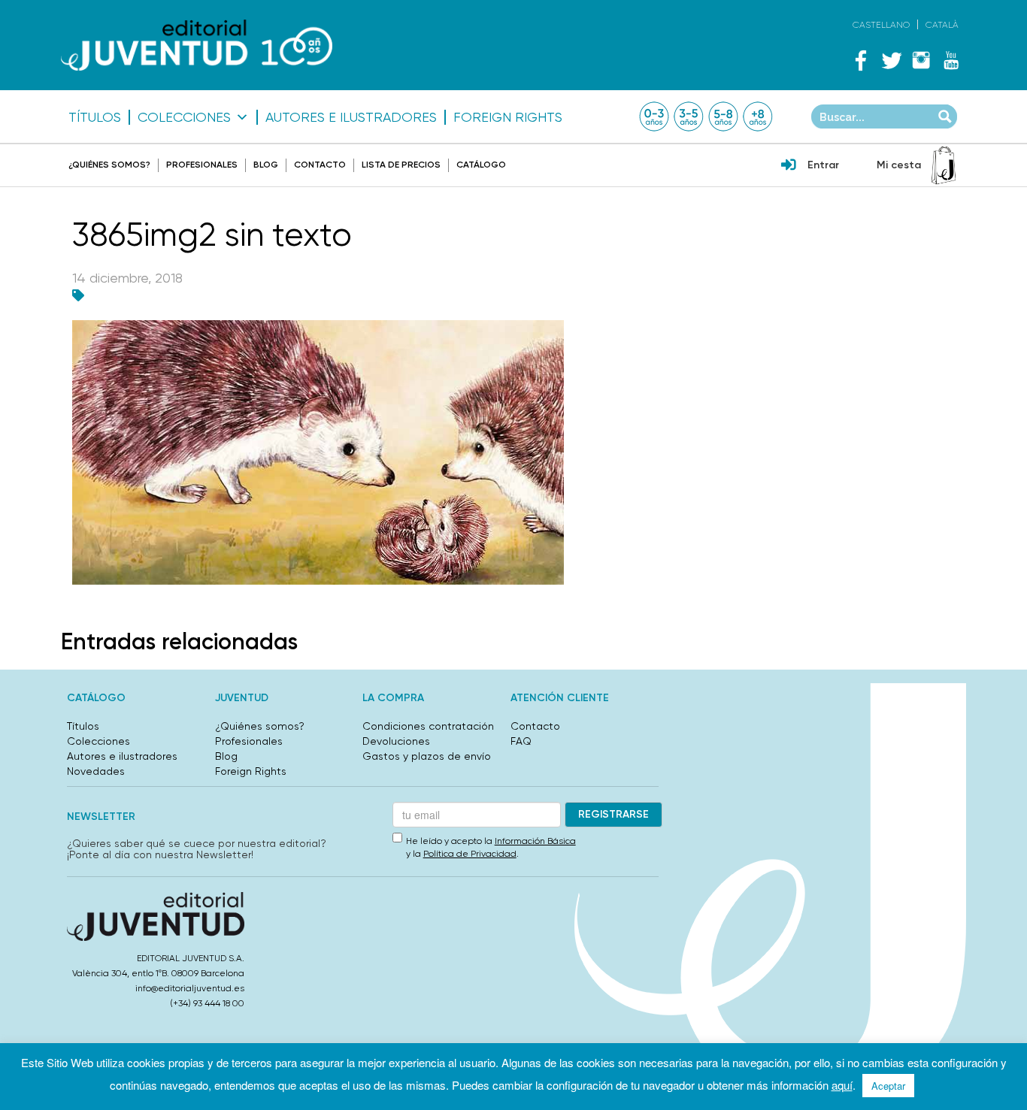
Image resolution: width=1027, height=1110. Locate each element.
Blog (265, 164)
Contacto (320, 164)
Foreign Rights (507, 117)
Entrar (823, 165)
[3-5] (688, 116)
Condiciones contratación (428, 726)
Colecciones (184, 117)
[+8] (758, 116)
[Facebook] (861, 60)
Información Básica (535, 841)
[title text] (196, 45)
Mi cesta (899, 165)
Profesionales (202, 164)
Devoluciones (396, 741)
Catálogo (481, 164)
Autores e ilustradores (351, 117)
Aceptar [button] (888, 1085)
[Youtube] (951, 60)
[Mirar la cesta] (944, 165)
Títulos (94, 117)
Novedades (96, 771)
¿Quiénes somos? (109, 164)
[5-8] (723, 116)
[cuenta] (788, 166)
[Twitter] (891, 60)
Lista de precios (401, 164)
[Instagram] (921, 60)
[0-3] (654, 116)
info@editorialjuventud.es (189, 988)
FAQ (521, 741)
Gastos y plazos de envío (426, 756)
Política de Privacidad (470, 853)
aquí (842, 1085)
